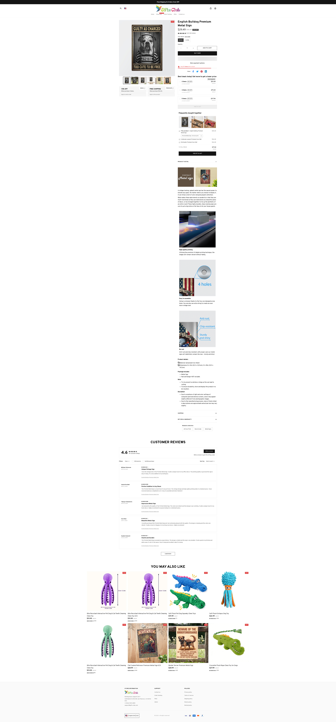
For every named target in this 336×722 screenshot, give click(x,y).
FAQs (155, 699)
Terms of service (188, 695)
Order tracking (158, 695)
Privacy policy (188, 692)
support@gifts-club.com (131, 705)
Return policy (188, 702)
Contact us (157, 692)
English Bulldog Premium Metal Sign (150, 477)
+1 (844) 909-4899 (130, 703)
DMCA (156, 702)
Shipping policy (188, 699)
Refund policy (188, 705)
